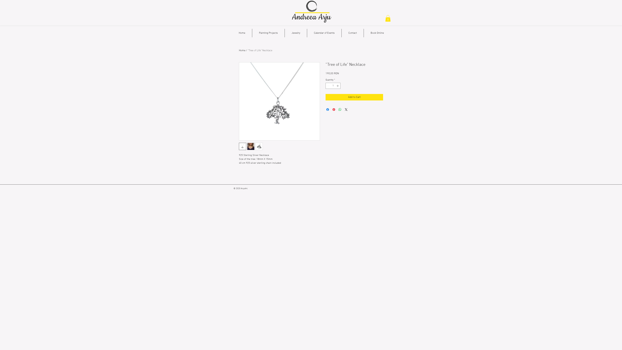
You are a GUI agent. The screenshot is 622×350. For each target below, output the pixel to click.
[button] (388, 18)
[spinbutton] (333, 86)
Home (242, 50)
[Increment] (338, 86)
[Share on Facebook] (328, 109)
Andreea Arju (311, 17)
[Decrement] (328, 86)
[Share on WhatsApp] (340, 109)
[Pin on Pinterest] (334, 109)
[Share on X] (346, 109)
